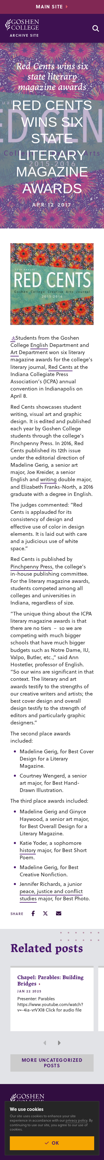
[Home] (22, 24)
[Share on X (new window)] (45, 913)
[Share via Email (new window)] (58, 913)
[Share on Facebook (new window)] (33, 913)
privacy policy (76, 1120)
